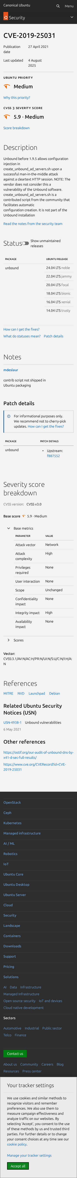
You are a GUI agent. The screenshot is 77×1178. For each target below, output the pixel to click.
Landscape (11, 925)
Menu (69, 6)
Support (9, 956)
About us (10, 1064)
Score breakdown (16, 128)
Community (29, 1064)
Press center (31, 1071)
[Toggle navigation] (72, 17)
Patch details (53, 336)
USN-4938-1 (12, 722)
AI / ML (9, 843)
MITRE (8, 693)
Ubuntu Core (13, 874)
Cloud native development (23, 1008)
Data (13, 987)
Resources (11, 1071)
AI (4, 987)
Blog (60, 1064)
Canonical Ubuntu (16, 5)
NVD (21, 693)
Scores (19, 640)
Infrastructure (30, 987)
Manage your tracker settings (29, 1155)
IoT (6, 864)
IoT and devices (50, 1001)
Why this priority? (16, 97)
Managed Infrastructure (21, 994)
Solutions (10, 977)
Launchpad (37, 693)
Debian (54, 693)
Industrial (32, 1028)
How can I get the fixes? (21, 329)
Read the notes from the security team (32, 224)
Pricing (8, 966)
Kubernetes (12, 823)
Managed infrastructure (22, 833)
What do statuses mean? (21, 336)
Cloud (8, 905)
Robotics (10, 854)
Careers (47, 1064)
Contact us (15, 1053)
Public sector (52, 1028)
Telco (7, 1035)
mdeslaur (10, 370)
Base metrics (23, 528)
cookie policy (17, 1144)
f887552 (53, 456)
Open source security (19, 1001)
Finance (20, 1035)
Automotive (12, 1028)
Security (9, 915)
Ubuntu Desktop (16, 884)
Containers (12, 936)
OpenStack (12, 802)
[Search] (58, 6)
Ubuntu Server (14, 895)
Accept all (18, 1166)
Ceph (7, 813)
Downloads (12, 946)
